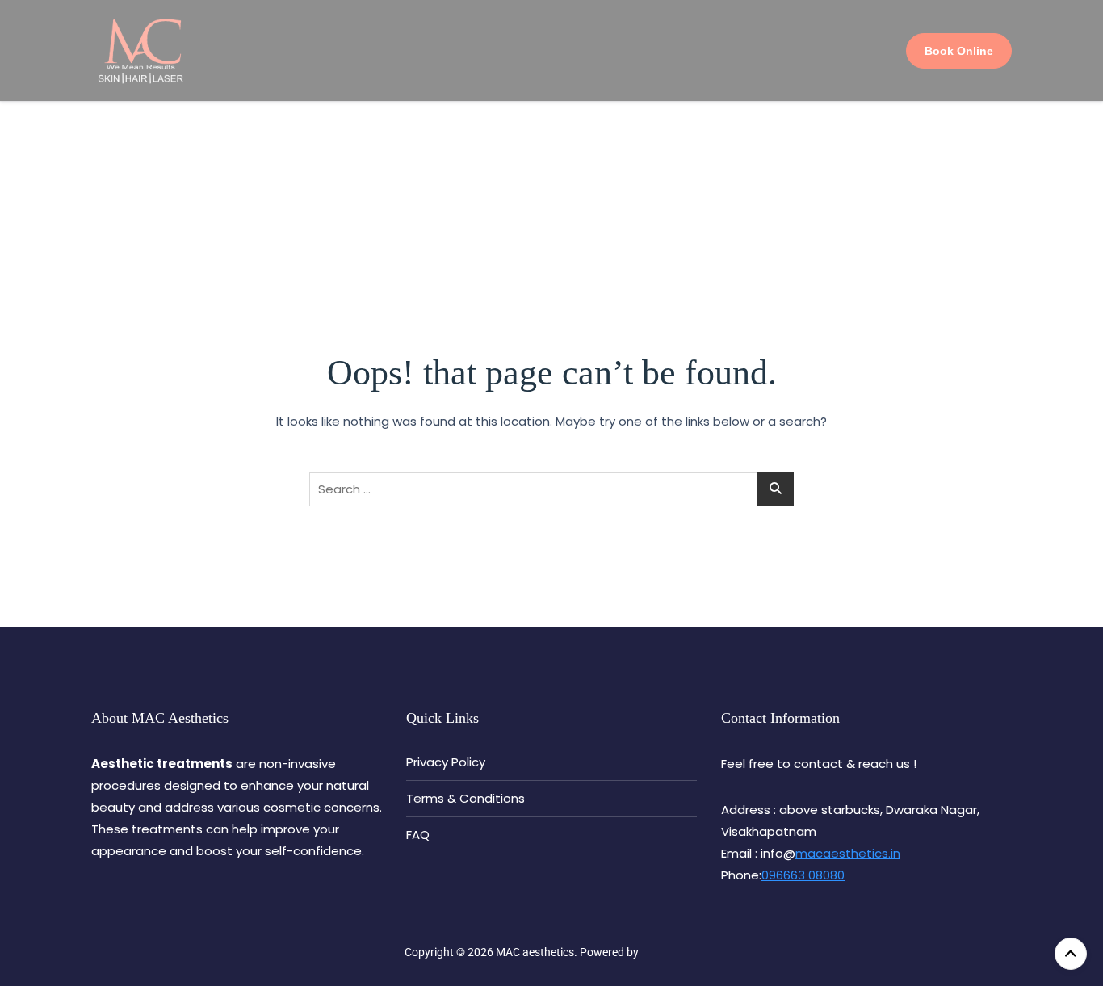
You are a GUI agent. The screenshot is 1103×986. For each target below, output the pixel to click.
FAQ (418, 834)
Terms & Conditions (465, 798)
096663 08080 (803, 874)
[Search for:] (551, 489)
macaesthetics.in (847, 853)
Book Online (959, 50)
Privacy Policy (445, 761)
